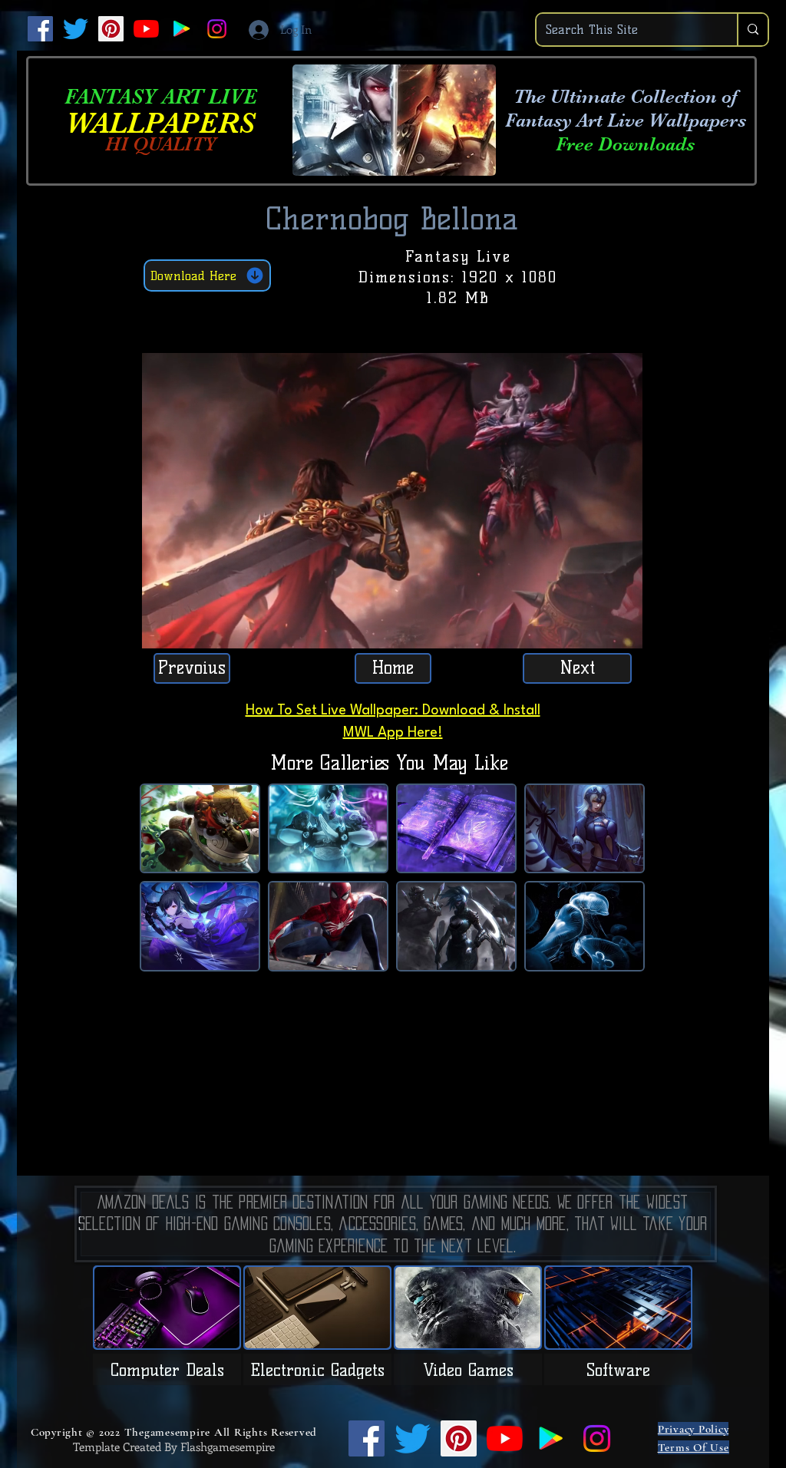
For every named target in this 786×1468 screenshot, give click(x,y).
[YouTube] (146, 28)
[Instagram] (217, 28)
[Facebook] (40, 28)
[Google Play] (181, 28)
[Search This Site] (752, 29)
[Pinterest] (111, 28)
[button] (622, 631)
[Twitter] (75, 28)
